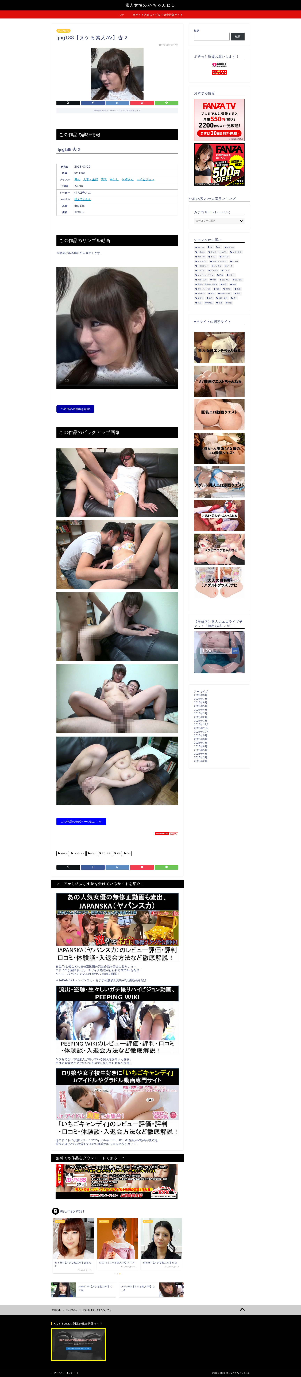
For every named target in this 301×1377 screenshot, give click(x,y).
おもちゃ (230, 248)
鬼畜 (220, 303)
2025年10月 (201, 731)
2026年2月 (200, 717)
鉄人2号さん (63, 31)
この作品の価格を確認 (75, 408)
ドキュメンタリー (219, 261)
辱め (77, 179)
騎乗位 (210, 303)
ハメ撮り (217, 266)
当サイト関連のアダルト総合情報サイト (158, 14)
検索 (197, 30)
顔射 (199, 303)
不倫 (221, 275)
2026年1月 (200, 720)
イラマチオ (237, 252)
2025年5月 (200, 750)
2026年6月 (200, 702)
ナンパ (235, 261)
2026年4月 (200, 709)
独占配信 (201, 294)
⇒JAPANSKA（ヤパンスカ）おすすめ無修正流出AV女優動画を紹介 (101, 980)
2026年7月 (200, 698)
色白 (211, 298)
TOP (121, 14)
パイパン (214, 271)
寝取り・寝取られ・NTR (207, 284)
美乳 (104, 179)
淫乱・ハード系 (204, 289)
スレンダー (202, 261)
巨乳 (224, 284)
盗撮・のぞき (225, 294)
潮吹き (228, 289)
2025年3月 (200, 757)
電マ (235, 298)
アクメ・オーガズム (218, 252)
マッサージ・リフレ (205, 275)
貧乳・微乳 (223, 298)
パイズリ (201, 271)
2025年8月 (200, 739)
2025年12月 (201, 724)
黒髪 (230, 303)
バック (230, 266)
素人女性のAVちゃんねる (150, 5)
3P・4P (201, 248)
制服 (214, 280)
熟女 (238, 289)
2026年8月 (200, 695)
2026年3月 (200, 713)
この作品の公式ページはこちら (81, 821)
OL (219, 248)
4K (211, 248)
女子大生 (225, 280)
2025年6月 (200, 746)
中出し (114, 179)
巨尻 (234, 284)
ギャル (213, 257)
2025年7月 (200, 742)
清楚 (217, 289)
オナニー (201, 257)
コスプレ (225, 257)
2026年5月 (200, 706)
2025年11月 (201, 728)
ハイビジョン (145, 179)
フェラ (226, 271)
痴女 (212, 294)
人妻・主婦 (90, 179)
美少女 (200, 298)
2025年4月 (200, 753)
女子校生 (238, 280)
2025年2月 (200, 761)
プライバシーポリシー (64, 1373)
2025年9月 (200, 735)
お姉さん (128, 179)
